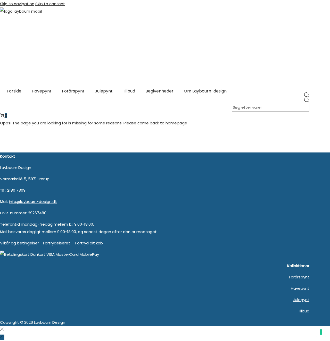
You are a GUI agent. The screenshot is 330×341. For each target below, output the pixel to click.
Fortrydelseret (56, 243)
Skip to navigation (17, 3)
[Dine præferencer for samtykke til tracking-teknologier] (321, 332)
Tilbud (303, 311)
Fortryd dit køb (89, 243)
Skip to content (50, 3)
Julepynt (301, 299)
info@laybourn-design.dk (33, 201)
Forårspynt (299, 277)
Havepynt (300, 288)
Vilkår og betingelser (19, 243)
